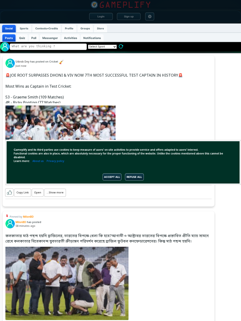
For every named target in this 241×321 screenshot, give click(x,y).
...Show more (55, 192)
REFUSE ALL (134, 177)
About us (38, 161)
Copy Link (22, 192)
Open (37, 192)
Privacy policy (55, 161)
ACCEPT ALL (112, 177)
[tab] (9, 28)
